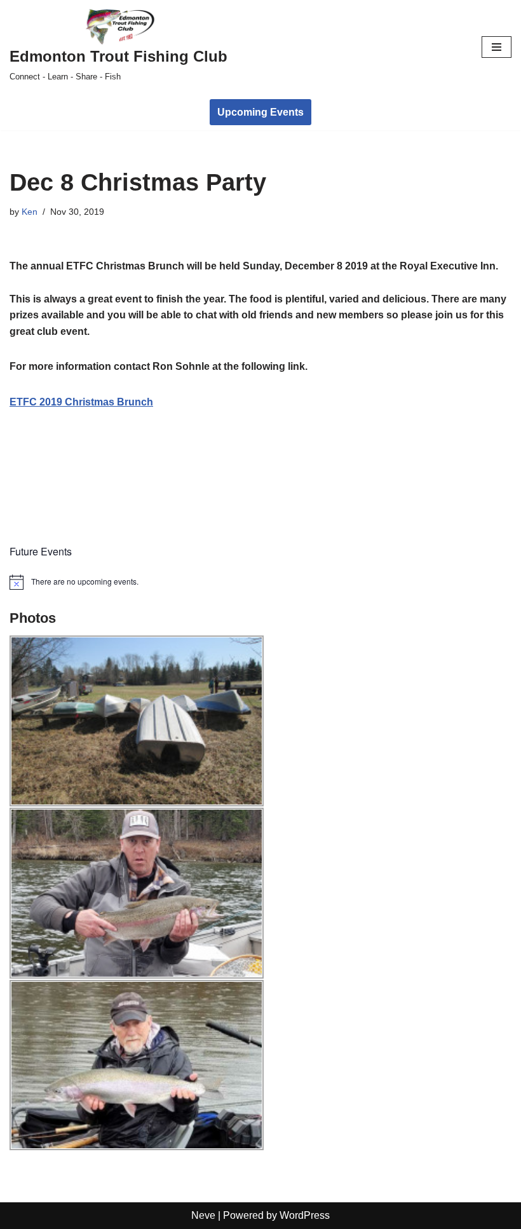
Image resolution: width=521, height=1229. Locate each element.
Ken (29, 212)
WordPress (305, 1215)
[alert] (260, 582)
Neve (203, 1215)
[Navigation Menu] (496, 47)
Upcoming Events (260, 112)
